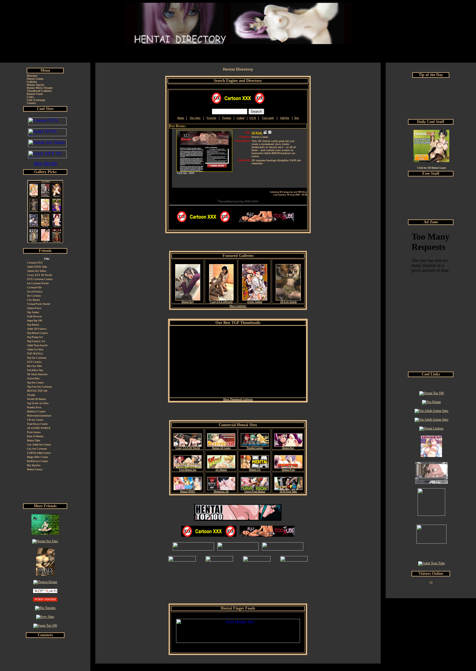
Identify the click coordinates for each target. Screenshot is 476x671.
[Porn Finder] (45, 600)
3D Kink (257, 132)
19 (430, 583)
